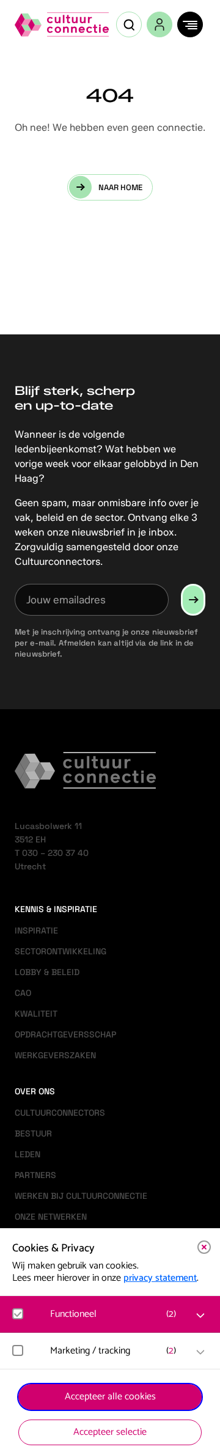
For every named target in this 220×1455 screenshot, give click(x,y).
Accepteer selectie (110, 1432)
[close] (204, 1247)
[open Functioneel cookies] (200, 1315)
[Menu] (190, 24)
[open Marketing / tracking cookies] (200, 1352)
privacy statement (160, 1278)
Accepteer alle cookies (110, 1396)
